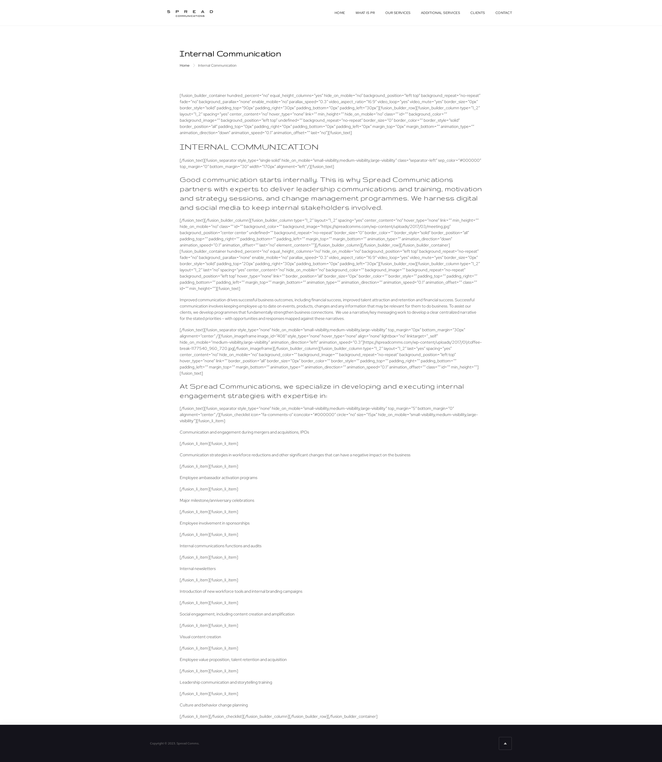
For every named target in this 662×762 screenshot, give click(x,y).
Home (340, 13)
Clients (477, 13)
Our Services (398, 13)
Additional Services (440, 13)
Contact (503, 13)
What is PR (365, 13)
